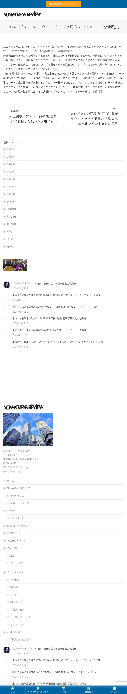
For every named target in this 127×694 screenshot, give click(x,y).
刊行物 (10, 510)
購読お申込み (17, 495)
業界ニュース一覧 (19, 503)
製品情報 (11, 216)
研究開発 (11, 224)
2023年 (11, 171)
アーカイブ (16, 563)
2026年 (11, 149)
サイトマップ (17, 624)
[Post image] (6, 285)
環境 (9, 231)
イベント (11, 239)
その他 (10, 246)
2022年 (11, 179)
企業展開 (11, 209)
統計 (12, 555)
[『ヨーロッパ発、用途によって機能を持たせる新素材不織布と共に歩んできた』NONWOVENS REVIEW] (21, 265)
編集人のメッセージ (17, 525)
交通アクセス (17, 609)
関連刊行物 (16, 602)
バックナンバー (18, 518)
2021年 (11, 186)
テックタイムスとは (17, 572)
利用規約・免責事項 (20, 639)
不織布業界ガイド (16, 540)
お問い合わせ (14, 632)
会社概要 (15, 579)
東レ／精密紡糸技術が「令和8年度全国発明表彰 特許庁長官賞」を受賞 (49, 318)
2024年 (11, 164)
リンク (13, 594)
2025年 (11, 156)
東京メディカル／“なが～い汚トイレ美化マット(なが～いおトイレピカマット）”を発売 (57, 341)
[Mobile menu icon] (121, 14)
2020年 (11, 194)
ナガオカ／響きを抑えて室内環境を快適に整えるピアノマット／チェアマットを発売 (56, 295)
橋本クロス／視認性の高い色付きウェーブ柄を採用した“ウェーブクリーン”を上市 (54, 306)
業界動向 (11, 201)
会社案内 (89, 692)
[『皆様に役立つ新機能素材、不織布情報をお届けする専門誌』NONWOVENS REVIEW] (9, 265)
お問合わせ (114, 692)
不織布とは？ (14, 533)
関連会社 (15, 587)
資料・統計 (13, 548)
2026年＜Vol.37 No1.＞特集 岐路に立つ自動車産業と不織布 (44, 283)
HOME (13, 692)
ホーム (10, 480)
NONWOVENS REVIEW (38, 692)
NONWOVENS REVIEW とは (21, 488)
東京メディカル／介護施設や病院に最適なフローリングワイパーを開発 (49, 330)
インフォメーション (20, 617)
